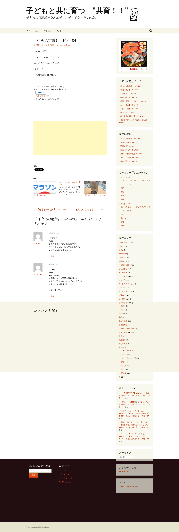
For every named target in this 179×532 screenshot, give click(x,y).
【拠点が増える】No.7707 (128, 97)
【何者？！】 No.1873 (127, 112)
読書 (120, 336)
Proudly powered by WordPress (38, 527)
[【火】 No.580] (44, 187)
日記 (120, 313)
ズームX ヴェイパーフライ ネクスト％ (135, 180)
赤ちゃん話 (123, 344)
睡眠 (120, 317)
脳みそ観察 (123, 321)
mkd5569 (36, 243)
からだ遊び (123, 269)
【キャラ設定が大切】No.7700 (130, 393)
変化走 (123, 366)
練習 (123, 199)
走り (36, 31)
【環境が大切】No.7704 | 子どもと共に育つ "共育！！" (134, 395)
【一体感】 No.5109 (127, 402)
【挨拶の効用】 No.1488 (128, 109)
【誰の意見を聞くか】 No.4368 (131, 116)
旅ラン (123, 192)
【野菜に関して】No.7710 (128, 150)
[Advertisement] (70, 138)
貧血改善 (122, 340)
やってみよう (124, 276)
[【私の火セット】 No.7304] (95, 187)
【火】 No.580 (39, 195)
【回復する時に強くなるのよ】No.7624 (133, 422)
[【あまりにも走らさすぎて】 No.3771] (71, 188)
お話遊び (122, 261)
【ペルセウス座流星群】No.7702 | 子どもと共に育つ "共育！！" (134, 404)
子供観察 (51, 45)
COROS (121, 246)
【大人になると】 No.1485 (91, 209)
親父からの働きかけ (126, 328)
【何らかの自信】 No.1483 (49, 209)
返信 (52, 256)
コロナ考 (122, 280)
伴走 (123, 195)
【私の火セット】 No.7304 (94, 195)
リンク (59, 31)
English (121, 250)
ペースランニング (128, 358)
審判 (123, 306)
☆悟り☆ (47, 31)
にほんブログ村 (42, 96)
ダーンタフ (123, 288)
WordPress (123, 254)
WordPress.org (64, 482)
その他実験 (123, 272)
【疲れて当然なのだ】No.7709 (130, 154)
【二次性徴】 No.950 (127, 93)
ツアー (123, 354)
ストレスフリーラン (126, 284)
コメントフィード (65, 478)
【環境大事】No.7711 (127, 146)
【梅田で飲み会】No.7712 (128, 90)
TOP (28, 31)
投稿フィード (64, 474)
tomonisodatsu (64, 45)
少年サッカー (124, 303)
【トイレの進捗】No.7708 (128, 157)
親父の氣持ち (124, 332)
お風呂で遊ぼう (125, 265)
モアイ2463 (37, 274)
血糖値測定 (123, 325)
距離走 (123, 373)
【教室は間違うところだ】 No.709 (132, 101)
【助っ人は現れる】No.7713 (129, 86)
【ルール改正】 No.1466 (128, 105)
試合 (123, 188)
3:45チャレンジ (124, 242)
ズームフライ (126, 184)
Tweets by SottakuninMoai (128, 486)
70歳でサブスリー (125, 177)
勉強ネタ (122, 295)
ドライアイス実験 (125, 291)
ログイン (62, 470)
